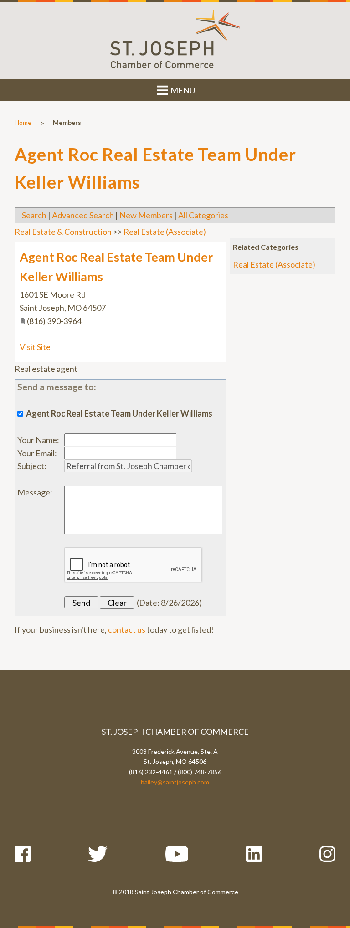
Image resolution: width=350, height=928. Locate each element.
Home (23, 122)
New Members (146, 215)
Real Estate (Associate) (274, 264)
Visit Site (35, 347)
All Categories (203, 215)
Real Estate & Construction (63, 232)
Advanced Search (83, 215)
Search (34, 215)
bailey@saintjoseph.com (175, 782)
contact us (126, 629)
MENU (182, 90)
